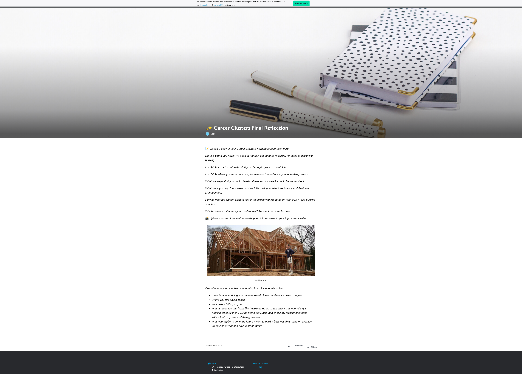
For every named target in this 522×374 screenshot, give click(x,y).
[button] (289, 346)
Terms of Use (218, 5)
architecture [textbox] (261, 280)
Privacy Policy (205, 5)
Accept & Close (301, 3)
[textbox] (261, 237)
